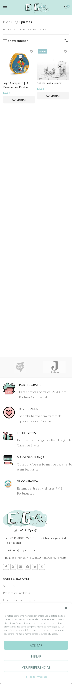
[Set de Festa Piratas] (53, 64)
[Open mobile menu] (5, 8)
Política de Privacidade (36, 676)
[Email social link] (20, 567)
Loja (16, 22)
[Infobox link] (37, 391)
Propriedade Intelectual (17, 593)
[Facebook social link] (6, 567)
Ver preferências (36, 667)
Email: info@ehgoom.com (20, 550)
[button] (66, 608)
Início (6, 22)
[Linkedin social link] (35, 567)
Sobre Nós (9, 586)
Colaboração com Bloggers (19, 600)
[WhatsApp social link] (42, 567)
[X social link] (13, 567)
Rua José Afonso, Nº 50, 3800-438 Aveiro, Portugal (36, 557)
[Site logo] (36, 7)
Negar (36, 656)
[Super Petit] (20, 367)
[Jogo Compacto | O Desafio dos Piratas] (19, 64)
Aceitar (36, 645)
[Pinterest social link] (28, 567)
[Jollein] (55, 367)
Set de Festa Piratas (50, 83)
